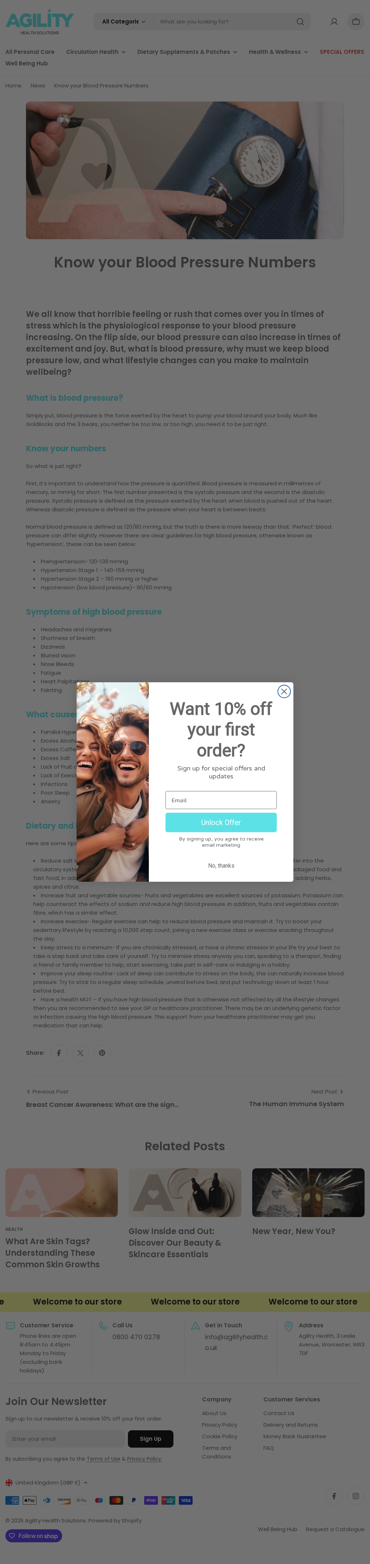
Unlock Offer (221, 822)
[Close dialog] (284, 691)
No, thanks (221, 865)
